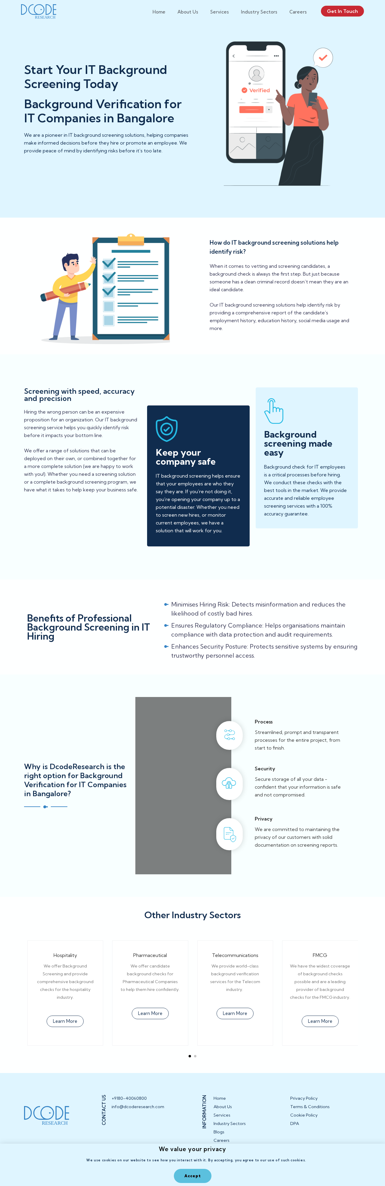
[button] (190, 1056)
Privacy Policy (304, 1098)
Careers (298, 12)
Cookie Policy (304, 1115)
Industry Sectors (259, 12)
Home (158, 12)
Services (219, 12)
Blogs (219, 1132)
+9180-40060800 (129, 1098)
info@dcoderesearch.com (134, 1106)
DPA (294, 1123)
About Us (187, 12)
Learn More (65, 1021)
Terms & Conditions (310, 1106)
